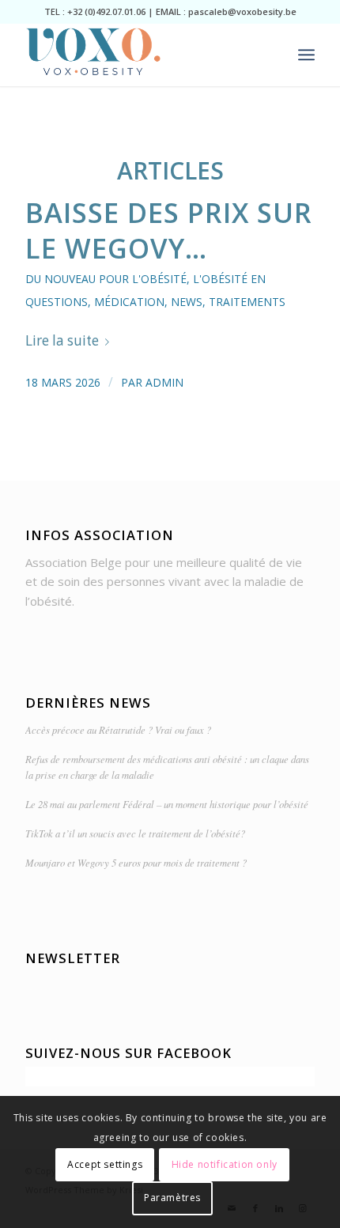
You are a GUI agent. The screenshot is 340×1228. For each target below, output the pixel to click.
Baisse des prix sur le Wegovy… (168, 230)
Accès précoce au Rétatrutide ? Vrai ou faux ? (118, 729)
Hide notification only (225, 1164)
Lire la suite (62, 340)
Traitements (247, 301)
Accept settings (104, 1164)
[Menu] (306, 55)
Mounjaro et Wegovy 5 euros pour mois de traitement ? (136, 862)
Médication (129, 301)
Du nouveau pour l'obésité (106, 278)
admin (164, 382)
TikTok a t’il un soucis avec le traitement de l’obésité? (135, 833)
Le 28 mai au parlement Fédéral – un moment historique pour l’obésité (166, 803)
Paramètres (172, 1197)
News (186, 301)
